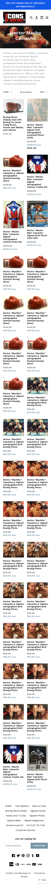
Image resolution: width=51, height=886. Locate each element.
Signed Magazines (34, 820)
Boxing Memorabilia (16, 810)
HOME (8, 806)
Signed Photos (37, 815)
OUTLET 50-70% (36, 825)
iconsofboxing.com (22, 873)
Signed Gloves (38, 810)
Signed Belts (14, 820)
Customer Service (25, 830)
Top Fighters (22, 806)
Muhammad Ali (14, 825)
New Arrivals (39, 806)
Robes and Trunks (16, 815)
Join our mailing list (25, 839)
